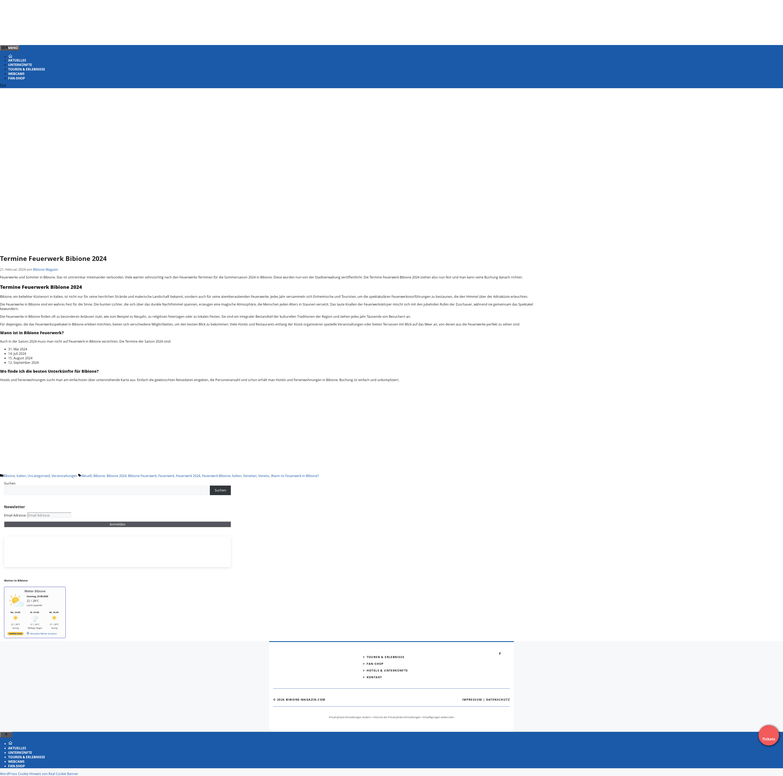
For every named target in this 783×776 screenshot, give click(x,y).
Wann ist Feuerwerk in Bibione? (295, 476)
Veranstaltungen (64, 476)
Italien (21, 476)
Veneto (263, 476)
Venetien (250, 476)
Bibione (9, 476)
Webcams (16, 73)
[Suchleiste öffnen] (3, 86)
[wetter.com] (15, 634)
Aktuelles (17, 60)
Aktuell (86, 476)
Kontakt (374, 677)
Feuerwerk (166, 476)
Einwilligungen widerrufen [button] (438, 717)
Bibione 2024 (116, 476)
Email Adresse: (15, 515)
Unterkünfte (20, 65)
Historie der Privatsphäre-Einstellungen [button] (397, 717)
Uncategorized (39, 476)
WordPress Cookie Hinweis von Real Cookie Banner (39, 774)
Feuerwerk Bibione (216, 476)
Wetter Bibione (34, 591)
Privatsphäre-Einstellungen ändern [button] (350, 717)
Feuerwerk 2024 (188, 476)
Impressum (472, 699)
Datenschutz (498, 699)
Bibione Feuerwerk (142, 476)
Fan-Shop (16, 78)
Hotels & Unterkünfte (387, 670)
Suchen (9, 483)
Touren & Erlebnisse (26, 69)
